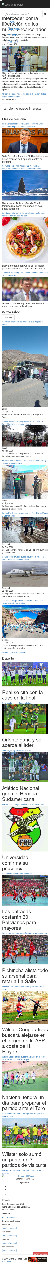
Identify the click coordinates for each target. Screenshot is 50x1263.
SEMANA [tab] (8, 317)
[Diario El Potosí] (13, 4)
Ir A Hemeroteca (25, 65)
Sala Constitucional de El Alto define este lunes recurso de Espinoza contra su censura (22, 125)
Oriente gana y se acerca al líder (16, 750)
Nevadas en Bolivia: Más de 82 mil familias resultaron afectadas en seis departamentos (21, 167)
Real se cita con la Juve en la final (17, 703)
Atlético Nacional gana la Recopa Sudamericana (23, 804)
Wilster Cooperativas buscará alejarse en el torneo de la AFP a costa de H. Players (24, 1058)
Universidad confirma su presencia (17, 873)
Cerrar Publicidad (40, 1254)
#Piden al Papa (8, 93)
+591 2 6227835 (9, 1217)
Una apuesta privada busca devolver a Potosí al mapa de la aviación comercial (23, 558)
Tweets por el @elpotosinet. (14, 652)
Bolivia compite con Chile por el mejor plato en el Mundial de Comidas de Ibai (23, 214)
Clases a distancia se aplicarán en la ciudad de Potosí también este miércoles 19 (22, 422)
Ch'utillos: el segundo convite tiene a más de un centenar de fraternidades (23, 602)
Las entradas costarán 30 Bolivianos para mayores (24, 933)
